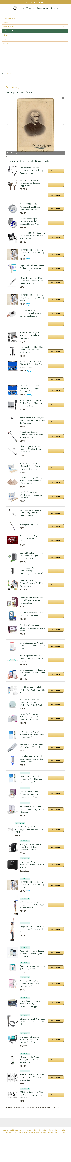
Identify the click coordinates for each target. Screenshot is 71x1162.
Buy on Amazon (55, 171)
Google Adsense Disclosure (27, 1132)
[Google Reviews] (42, 2)
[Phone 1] (44, 2)
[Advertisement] (35, 59)
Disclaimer (9, 1132)
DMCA (15, 1132)
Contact (6, 43)
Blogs (5, 35)
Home (5, 14)
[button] (7, 124)
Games (5, 22)
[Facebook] (26, 2)
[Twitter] (29, 2)
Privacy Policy (43, 1130)
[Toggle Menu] (63, 27)
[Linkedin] (37, 2)
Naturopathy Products (10, 31)
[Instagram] (31, 2)
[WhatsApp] (39, 2)
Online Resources (9, 26)
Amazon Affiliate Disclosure (45, 1132)
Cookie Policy (63, 1130)
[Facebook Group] (34, 2)
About (5, 39)
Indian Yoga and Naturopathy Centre (38, 8)
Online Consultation (9, 18)
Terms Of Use (53, 1130)
